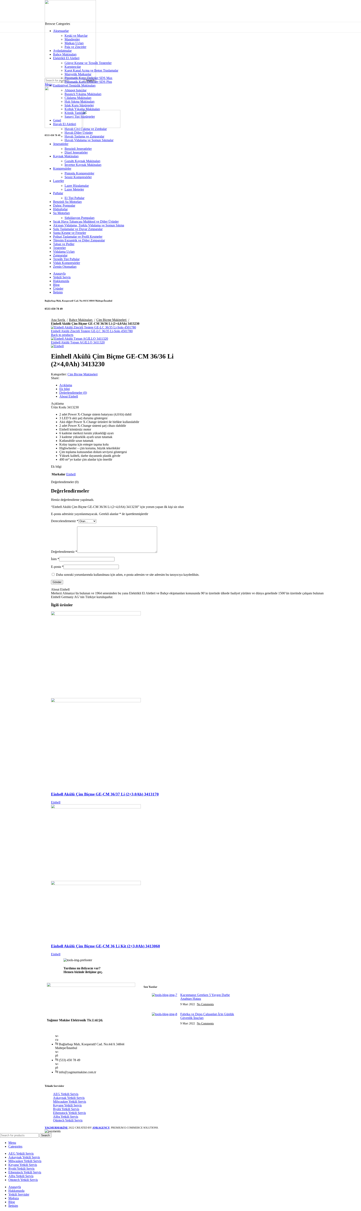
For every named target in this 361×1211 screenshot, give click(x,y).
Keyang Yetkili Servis (67, 1105)
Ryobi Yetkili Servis (66, 1109)
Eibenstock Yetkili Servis (69, 1113)
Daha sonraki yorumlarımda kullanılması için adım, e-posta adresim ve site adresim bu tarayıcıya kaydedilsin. (127, 574)
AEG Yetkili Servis (65, 1094)
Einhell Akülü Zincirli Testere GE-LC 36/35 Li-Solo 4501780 (92, 331)
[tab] (194, 385)
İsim (55, 559)
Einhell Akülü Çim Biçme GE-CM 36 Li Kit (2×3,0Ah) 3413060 (105, 946)
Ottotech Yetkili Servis (68, 1120)
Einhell (71, 474)
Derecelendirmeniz (64, 521)
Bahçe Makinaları (81, 320)
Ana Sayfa (58, 320)
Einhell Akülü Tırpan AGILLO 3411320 (78, 342)
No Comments (205, 1004)
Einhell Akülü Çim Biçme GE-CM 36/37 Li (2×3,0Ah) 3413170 (105, 794)
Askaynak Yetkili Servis (69, 1098)
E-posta (57, 566)
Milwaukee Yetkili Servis (69, 1101)
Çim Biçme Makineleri (111, 320)
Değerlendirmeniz (64, 551)
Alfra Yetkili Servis (65, 1116)
